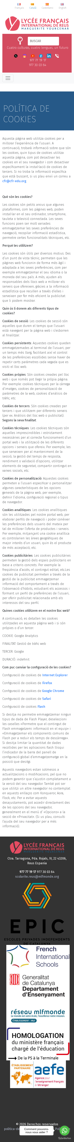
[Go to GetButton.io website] (64, 1138)
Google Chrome (52, 691)
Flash (41, 706)
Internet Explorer (55, 675)
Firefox (47, 683)
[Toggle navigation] (7, 78)
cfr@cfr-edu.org (14, 181)
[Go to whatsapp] (64, 1131)
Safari (46, 699)
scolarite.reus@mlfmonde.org (37, 876)
